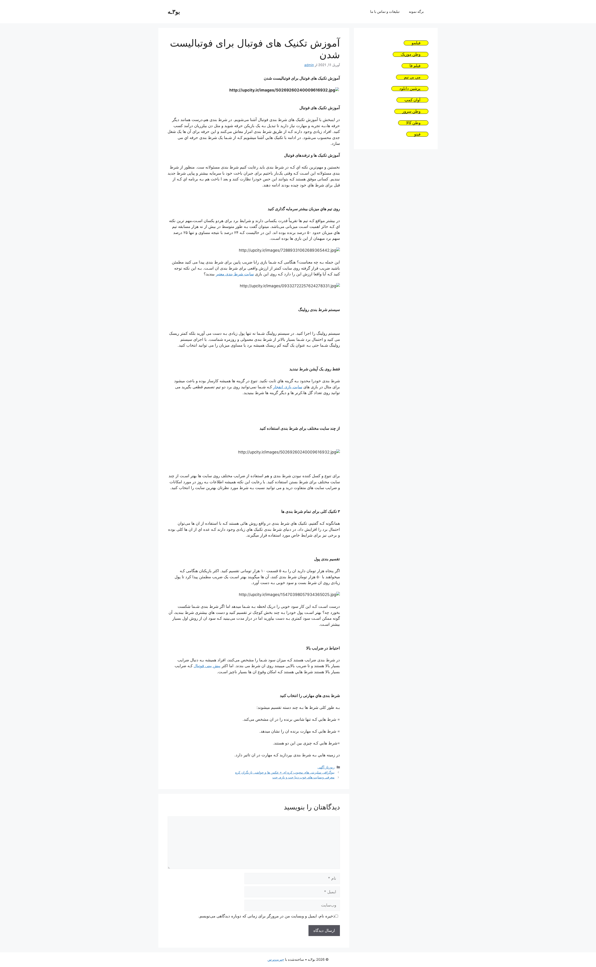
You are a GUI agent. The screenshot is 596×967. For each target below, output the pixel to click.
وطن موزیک (410, 54)
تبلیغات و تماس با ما (385, 11)
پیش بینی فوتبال (207, 665)
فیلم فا (415, 66)
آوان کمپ (412, 100)
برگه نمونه (416, 11)
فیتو (417, 134)
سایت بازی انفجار (287, 387)
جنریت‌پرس (276, 959)
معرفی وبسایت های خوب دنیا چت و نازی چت (303, 777)
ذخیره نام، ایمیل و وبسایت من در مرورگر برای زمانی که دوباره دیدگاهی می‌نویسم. (266, 916)
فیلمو (416, 43)
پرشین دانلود (409, 88)
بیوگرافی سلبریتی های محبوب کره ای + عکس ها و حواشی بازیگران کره (285, 772)
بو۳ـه (174, 11)
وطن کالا (413, 123)
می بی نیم (412, 77)
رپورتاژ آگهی (326, 767)
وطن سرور (411, 111)
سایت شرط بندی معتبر (235, 274)
